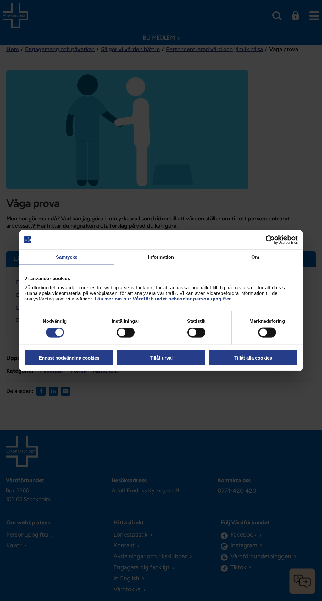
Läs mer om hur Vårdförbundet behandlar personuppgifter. (163, 298)
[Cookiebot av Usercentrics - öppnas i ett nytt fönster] (270, 240)
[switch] (126, 333)
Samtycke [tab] (67, 257)
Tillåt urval (161, 357)
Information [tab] (161, 257)
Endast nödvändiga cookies (69, 357)
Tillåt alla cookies (253, 357)
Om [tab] (255, 257)
